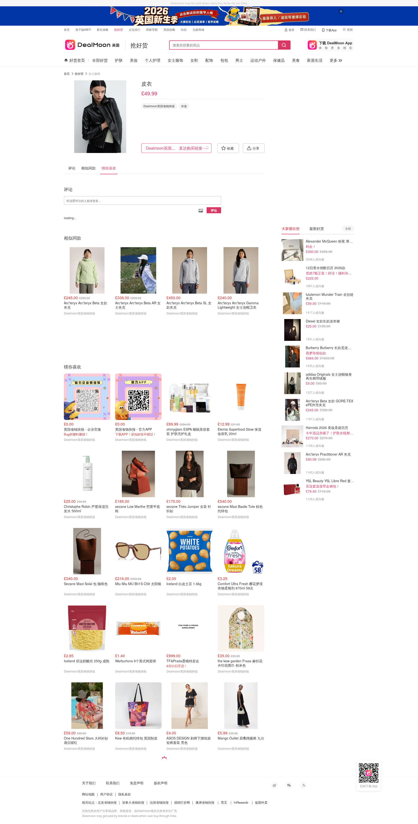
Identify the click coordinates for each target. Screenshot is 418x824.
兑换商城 (198, 29)
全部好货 (100, 60)
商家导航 (152, 29)
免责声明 (136, 782)
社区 (184, 29)
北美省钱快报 (107, 802)
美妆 (134, 60)
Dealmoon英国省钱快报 (159, 106)
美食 (296, 60)
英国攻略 (169, 29)
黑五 (224, 802)
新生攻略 (102, 29)
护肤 (119, 60)
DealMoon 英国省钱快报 (91, 44)
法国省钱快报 (159, 802)
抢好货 (118, 29)
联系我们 (310, 29)
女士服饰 (175, 60)
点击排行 (134, 29)
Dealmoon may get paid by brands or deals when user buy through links (129, 816)
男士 (239, 60)
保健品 (279, 60)
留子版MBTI (83, 29)
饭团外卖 (261, 802)
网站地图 (88, 794)
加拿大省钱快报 (133, 802)
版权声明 (160, 782)
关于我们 (89, 782)
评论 (214, 210)
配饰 (209, 60)
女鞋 (194, 60)
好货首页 (77, 60)
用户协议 (106, 794)
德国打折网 (182, 802)
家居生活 (314, 60)
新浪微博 (274, 785)
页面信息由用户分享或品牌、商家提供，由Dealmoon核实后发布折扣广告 (129, 811)
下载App (331, 30)
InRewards (241, 802)
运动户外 (258, 60)
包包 (224, 60)
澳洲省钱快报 (204, 802)
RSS (303, 785)
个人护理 (152, 60)
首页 (67, 29)
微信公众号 (288, 785)
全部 (348, 228)
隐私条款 (124, 794)
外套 (184, 106)
